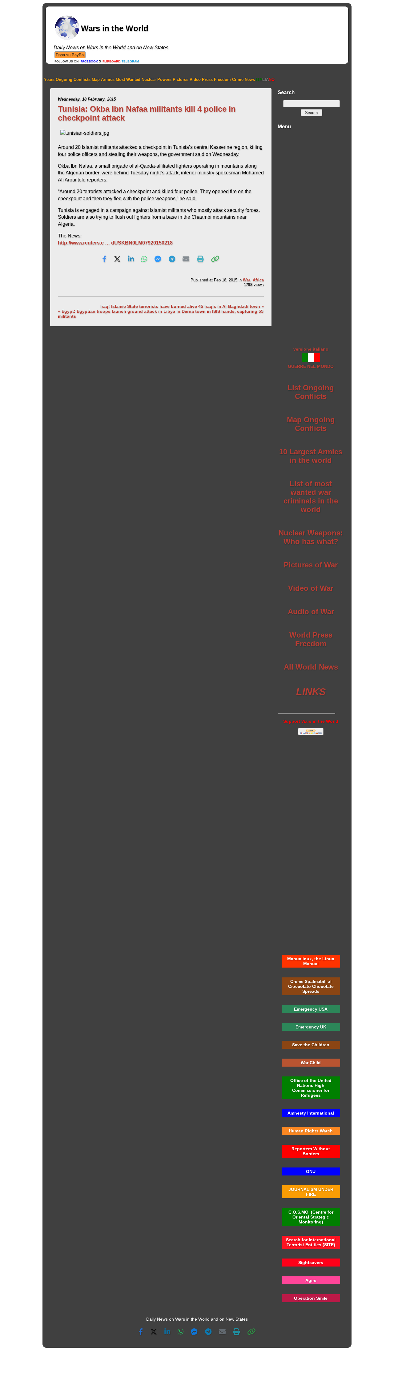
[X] (117, 259)
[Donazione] (70, 54)
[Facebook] (104, 259)
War (246, 280)
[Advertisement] (311, 234)
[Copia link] (215, 259)
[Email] (186, 259)
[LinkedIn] (131, 259)
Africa (258, 280)
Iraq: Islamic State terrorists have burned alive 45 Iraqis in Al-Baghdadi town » (182, 306)
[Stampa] (200, 259)
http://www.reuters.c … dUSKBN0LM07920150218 (115, 242)
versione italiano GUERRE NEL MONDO (311, 358)
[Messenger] (158, 259)
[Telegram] (172, 259)
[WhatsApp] (144, 259)
